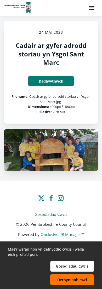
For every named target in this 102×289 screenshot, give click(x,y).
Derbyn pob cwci (72, 279)
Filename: (20, 96)
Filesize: (45, 111)
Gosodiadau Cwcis (51, 214)
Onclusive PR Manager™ (62, 234)
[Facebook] (51, 198)
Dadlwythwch (51, 81)
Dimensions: (38, 106)
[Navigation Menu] (91, 7)
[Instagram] (61, 198)
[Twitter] (41, 198)
